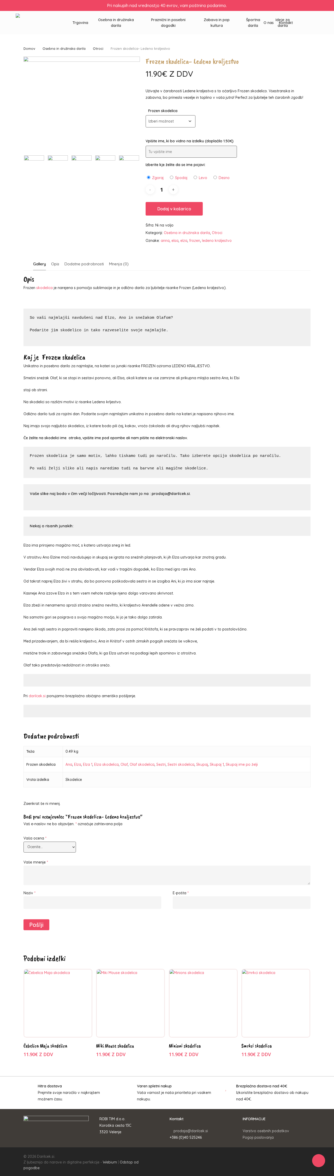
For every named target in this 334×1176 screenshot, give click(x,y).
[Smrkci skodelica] (275, 1003)
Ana (68, 764)
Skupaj (202, 764)
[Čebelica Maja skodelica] (57, 1003)
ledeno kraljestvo (217, 240)
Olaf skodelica (142, 764)
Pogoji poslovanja (258, 1137)
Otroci (98, 48)
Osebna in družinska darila (64, 48)
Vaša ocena (34, 838)
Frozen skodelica (162, 110)
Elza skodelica (106, 764)
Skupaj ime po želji (242, 764)
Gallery (39, 263)
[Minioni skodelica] (203, 1003)
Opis (55, 263)
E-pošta (181, 893)
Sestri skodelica (181, 764)
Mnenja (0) (119, 263)
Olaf (124, 764)
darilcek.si (37, 696)
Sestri (161, 764)
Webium (110, 1162)
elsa (174, 240)
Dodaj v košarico (174, 208)
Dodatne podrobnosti (84, 263)
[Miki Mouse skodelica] (130, 1003)
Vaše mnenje (35, 862)
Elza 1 (87, 764)
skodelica (44, 287)
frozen (194, 240)
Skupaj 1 (217, 764)
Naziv (29, 893)
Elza (77, 764)
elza (183, 240)
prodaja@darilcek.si (191, 1131)
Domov (29, 48)
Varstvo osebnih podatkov (266, 1131)
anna (165, 240)
